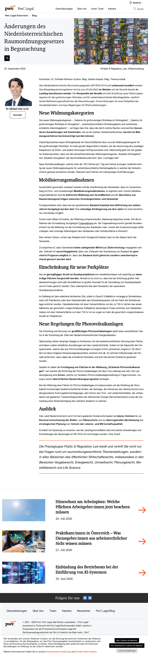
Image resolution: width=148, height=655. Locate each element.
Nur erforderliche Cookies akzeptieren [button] (127, 645)
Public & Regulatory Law (114, 68)
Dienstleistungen (64, 8)
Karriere (112, 8)
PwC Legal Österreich (16, 15)
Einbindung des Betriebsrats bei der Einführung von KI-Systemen (87, 569)
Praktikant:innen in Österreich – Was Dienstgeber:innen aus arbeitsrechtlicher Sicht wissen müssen (91, 538)
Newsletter (83, 610)
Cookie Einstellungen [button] (127, 651)
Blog (34, 15)
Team (52, 610)
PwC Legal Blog (105, 610)
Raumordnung (137, 68)
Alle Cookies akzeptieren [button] (126, 640)
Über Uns (82, 8)
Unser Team (97, 8)
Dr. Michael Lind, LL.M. (17, 108)
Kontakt (17, 115)
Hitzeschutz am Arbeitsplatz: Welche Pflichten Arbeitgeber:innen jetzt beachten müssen (93, 507)
